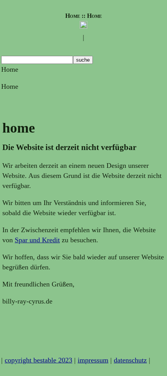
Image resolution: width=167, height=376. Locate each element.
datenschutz (130, 360)
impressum (93, 360)
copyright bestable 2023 (38, 360)
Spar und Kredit (37, 240)
